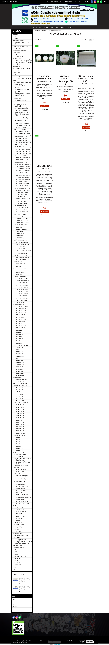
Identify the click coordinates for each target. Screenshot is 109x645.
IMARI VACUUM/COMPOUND (23, 157)
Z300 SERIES (19, 347)
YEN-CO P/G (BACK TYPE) (22, 244)
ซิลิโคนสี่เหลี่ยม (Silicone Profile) (22, 112)
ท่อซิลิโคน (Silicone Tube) (20, 116)
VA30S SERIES (20, 364)
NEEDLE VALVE (20, 265)
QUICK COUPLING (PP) (20, 435)
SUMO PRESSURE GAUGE (20, 122)
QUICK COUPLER (18, 473)
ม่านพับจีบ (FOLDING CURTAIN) (22, 539)
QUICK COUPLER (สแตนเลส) (23, 475)
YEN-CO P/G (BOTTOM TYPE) (23, 250)
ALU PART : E (19, 395)
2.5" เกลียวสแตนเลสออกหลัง (23, 168)
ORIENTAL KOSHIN (19, 547)
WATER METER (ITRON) (20, 496)
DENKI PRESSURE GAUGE (20, 137)
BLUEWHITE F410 (21, 312)
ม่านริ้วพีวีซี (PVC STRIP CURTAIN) (22, 535)
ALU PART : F (19, 396)
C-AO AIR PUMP (18, 564)
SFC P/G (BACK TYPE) (21, 209)
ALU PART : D (19, 393)
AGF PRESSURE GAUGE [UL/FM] (22, 135)
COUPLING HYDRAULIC (20, 454)
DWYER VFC (19, 344)
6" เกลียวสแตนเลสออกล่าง (22, 187)
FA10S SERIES (19, 366)
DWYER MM (19, 331)
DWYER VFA (19, 340)
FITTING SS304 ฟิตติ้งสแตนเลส (22, 462)
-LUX (15, 54)
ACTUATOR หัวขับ (17, 58)
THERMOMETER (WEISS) (20, 276)
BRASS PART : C (20, 424)
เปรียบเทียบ (45, 109)
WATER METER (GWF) (19, 488)
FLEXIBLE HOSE (17, 377)
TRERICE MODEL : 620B (22, 220)
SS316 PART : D (20, 409)
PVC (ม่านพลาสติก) (17, 533)
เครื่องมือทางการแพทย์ (18, 40)
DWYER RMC (19, 336)
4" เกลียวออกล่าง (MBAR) (22, 172)
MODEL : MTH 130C (21, 492)
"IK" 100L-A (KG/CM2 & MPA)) (24, 153)
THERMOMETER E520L (22, 282)
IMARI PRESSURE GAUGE (20, 155)
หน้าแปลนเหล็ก (20, 471)
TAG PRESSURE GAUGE (20, 215)
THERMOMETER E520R (22, 284)
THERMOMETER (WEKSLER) (21, 280)
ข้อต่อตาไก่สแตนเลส (19, 460)
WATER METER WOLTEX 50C (23, 498)
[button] (75, 27)
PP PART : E (19, 445)
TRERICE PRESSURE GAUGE (21, 216)
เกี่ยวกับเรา (46, 27)
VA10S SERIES (20, 360)
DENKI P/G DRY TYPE (21, 138)
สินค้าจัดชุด (15, 34)
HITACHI (16, 555)
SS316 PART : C (20, 408)
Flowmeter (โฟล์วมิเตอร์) (19, 304)
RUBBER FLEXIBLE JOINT (21, 379)
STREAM (16, 566)
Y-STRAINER (17, 531)
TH (106, 1)
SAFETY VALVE (18, 522)
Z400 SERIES (19, 349)
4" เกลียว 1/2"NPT (22, 203)
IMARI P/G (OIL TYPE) (22, 161)
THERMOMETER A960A (22, 297)
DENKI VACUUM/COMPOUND (23, 142)
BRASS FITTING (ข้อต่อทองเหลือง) (22, 458)
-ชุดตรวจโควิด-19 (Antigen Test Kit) (22, 43)
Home (14, 602)
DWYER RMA (19, 332)
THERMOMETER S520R (22, 287)
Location (15, 608)
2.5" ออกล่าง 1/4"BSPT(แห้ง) (23, 124)
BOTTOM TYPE (20, 273)
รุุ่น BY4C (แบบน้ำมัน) (21, 229)
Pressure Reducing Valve (20, 511)
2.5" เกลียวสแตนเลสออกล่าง (23, 166)
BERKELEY (17, 558)
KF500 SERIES (20, 371)
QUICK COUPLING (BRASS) (21, 419)
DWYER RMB (19, 334)
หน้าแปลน (16, 467)
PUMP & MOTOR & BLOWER (20, 545)
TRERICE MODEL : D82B (22, 222)
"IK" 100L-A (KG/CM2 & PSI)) (23, 151)
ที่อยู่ (57, 27)
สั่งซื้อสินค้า (45, 106)
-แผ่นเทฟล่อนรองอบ (19, 95)
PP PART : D (19, 443)
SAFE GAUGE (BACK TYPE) (23, 190)
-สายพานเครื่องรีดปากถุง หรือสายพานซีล (21, 90)
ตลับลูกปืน (16, 71)
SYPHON (18, 267)
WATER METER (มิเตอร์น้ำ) (19, 479)
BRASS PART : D (20, 426)
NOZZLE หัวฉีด (16, 64)
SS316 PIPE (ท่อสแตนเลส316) (21, 466)
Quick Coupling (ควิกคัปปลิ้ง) (20, 383)
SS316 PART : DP (20, 417)
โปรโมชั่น (69, 27)
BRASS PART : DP (20, 434)
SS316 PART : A (20, 404)
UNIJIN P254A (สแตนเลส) (22, 259)
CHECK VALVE (18, 513)
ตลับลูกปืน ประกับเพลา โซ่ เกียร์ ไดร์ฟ (22, 69)
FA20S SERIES (19, 368)
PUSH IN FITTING (18, 456)
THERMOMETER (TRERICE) (21, 300)
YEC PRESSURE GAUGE (20, 120)
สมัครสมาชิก (14, 1)
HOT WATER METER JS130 (23, 501)
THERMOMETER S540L (22, 289)
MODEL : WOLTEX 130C (22, 494)
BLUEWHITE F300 (21, 308)
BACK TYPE (19, 274)
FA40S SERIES (19, 370)
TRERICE (16, 37)
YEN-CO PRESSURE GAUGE (21, 242)
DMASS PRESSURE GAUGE (21, 213)
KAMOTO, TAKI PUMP (20, 556)
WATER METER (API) (19, 483)
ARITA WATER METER (19, 481)
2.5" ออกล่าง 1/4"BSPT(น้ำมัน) (23, 125)
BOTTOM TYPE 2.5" (23, 252)
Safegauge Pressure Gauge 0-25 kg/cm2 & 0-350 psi (24, 587)
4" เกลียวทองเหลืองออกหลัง (23, 179)
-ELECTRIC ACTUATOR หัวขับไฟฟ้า (23, 62)
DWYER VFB (19, 342)
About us (15, 611)
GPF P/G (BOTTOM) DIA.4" (23, 131)
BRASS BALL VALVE (21, 517)
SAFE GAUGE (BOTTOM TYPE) (24, 198)
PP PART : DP (19, 450)
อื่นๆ (14, 570)
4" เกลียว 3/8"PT (22, 196)
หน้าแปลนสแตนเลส (21, 469)
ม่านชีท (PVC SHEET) (19, 537)
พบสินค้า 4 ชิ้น (38, 40)
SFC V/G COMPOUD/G (22, 211)
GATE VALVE (17, 526)
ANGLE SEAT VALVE (19, 524)
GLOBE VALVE (18, 528)
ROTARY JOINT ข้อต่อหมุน (19, 50)
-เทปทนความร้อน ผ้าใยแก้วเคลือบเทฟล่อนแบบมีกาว (23, 98)
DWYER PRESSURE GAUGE (21, 144)
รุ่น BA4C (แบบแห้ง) (21, 228)
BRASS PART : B (20, 422)
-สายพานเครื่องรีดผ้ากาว (20, 100)
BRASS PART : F (20, 430)
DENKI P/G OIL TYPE (21, 140)
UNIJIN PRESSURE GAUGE (21, 255)
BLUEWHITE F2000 (21, 327)
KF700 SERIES (20, 375)
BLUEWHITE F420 (21, 314)
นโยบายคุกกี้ (25, 642)
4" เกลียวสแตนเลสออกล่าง (22, 181)
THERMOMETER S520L (22, 286)
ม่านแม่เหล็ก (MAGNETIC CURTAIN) (23, 541)
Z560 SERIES (19, 353)
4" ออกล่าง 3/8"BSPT (21, 127)
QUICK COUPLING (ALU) (20, 385)
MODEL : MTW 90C (21, 490)
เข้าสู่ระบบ (5, 1)
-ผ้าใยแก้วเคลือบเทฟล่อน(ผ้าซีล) (22, 93)
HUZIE (16, 549)
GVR (15, 551)
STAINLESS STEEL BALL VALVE (22, 519)
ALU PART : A (19, 387)
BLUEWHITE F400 (21, 310)
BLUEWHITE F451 (21, 321)
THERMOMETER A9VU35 (22, 278)
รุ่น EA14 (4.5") (20, 231)
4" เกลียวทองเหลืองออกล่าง (22, 177)
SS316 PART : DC (20, 415)
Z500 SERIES (19, 351)
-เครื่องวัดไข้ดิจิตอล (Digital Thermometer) (21, 47)
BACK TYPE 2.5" (22, 246)
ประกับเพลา (17, 72)
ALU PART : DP (20, 400)
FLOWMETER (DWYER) (20, 329)
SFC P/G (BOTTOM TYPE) (22, 207)
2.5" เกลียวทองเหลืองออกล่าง (23, 174)
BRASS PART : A (20, 421)
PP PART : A (19, 437)
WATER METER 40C (21, 485)
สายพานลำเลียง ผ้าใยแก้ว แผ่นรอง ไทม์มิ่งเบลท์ (22, 79)
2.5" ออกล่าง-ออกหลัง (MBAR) (23, 170)
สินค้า (52, 27)
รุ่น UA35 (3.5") (20, 239)
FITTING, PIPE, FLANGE (19, 452)
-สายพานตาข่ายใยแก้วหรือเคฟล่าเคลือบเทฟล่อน (22, 83)
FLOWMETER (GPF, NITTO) (21, 345)
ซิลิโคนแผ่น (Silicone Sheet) (21, 110)
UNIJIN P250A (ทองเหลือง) (23, 257)
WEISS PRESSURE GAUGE (20, 224)
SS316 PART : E (20, 411)
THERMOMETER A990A (22, 299)
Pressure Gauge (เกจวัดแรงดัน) (20, 118)
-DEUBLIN (17, 52)
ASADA (16, 560)
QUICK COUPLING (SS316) (21, 402)
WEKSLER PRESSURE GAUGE (21, 226)
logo (40, 27)
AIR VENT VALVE (18, 507)
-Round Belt (17, 102)
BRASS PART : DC (20, 432)
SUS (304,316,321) (19, 381)
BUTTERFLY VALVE (19, 509)
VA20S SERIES (20, 362)
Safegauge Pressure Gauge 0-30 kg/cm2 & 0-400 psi (24, 580)
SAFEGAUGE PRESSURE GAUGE (22, 189)
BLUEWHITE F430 (21, 316)
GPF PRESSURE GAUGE (20, 129)
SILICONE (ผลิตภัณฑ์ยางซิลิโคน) (20, 108)
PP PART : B (19, 439)
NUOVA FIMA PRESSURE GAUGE (22, 164)
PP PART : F (19, 447)
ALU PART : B (19, 389)
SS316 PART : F (20, 413)
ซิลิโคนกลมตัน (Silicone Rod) (21, 114)
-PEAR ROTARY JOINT (20, 56)
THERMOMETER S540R (22, 291)
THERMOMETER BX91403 (23, 302)
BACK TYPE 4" (21, 248)
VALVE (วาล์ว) (16, 505)
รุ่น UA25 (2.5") (20, 237)
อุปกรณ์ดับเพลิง (16, 66)
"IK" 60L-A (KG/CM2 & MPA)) (23, 148)
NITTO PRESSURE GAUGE (20, 163)
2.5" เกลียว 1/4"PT (22, 194)
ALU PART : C (19, 391)
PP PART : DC (19, 448)
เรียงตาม (75, 40)
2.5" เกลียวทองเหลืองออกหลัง (23, 176)
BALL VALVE (17, 515)
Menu (14, 604)
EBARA (16, 553)
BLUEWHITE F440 (21, 318)
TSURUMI (16, 568)
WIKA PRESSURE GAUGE (20, 241)
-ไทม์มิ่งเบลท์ (17, 106)
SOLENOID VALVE (19, 529)
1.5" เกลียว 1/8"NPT (23, 192)
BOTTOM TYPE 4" (22, 254)
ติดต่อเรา (63, 27)
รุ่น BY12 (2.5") (20, 233)
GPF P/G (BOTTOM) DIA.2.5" (23, 133)
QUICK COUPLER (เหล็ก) (22, 477)
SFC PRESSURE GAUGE (20, 205)
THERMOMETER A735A (22, 293)
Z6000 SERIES (20, 355)
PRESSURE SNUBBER (21, 263)
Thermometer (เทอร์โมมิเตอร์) (20, 269)
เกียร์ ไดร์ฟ (17, 76)
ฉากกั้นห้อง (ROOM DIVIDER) (21, 543)
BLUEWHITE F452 (21, 323)
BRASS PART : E (20, 428)
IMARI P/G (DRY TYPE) (22, 159)
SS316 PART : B (20, 406)
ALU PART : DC (20, 398)
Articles (15, 606)
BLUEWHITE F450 (21, 319)
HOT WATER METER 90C (22, 486)
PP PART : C (19, 441)
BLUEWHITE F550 (21, 325)
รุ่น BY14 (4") (19, 235)
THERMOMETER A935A (22, 295)
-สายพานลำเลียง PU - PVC (20, 104)
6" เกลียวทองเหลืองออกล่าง (22, 185)
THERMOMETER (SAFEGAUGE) (22, 271)
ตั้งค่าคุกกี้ (82, 641)
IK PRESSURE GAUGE (19, 146)
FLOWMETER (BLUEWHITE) (21, 306)
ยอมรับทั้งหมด (89, 641)
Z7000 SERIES (20, 357)
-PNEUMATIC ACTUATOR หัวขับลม (23, 60)
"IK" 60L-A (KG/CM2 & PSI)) (23, 150)
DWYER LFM (19, 338)
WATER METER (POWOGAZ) (21, 499)
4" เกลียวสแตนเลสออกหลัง (22, 183)
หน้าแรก (35, 27)
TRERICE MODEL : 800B (22, 218)
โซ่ (15, 74)
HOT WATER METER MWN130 (24, 503)
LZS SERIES (19, 358)
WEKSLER (16, 38)
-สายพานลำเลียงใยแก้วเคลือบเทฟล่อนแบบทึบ (22, 87)
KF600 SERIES (20, 373)
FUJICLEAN (17, 562)
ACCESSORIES (18, 261)
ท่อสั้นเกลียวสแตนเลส (19, 464)
